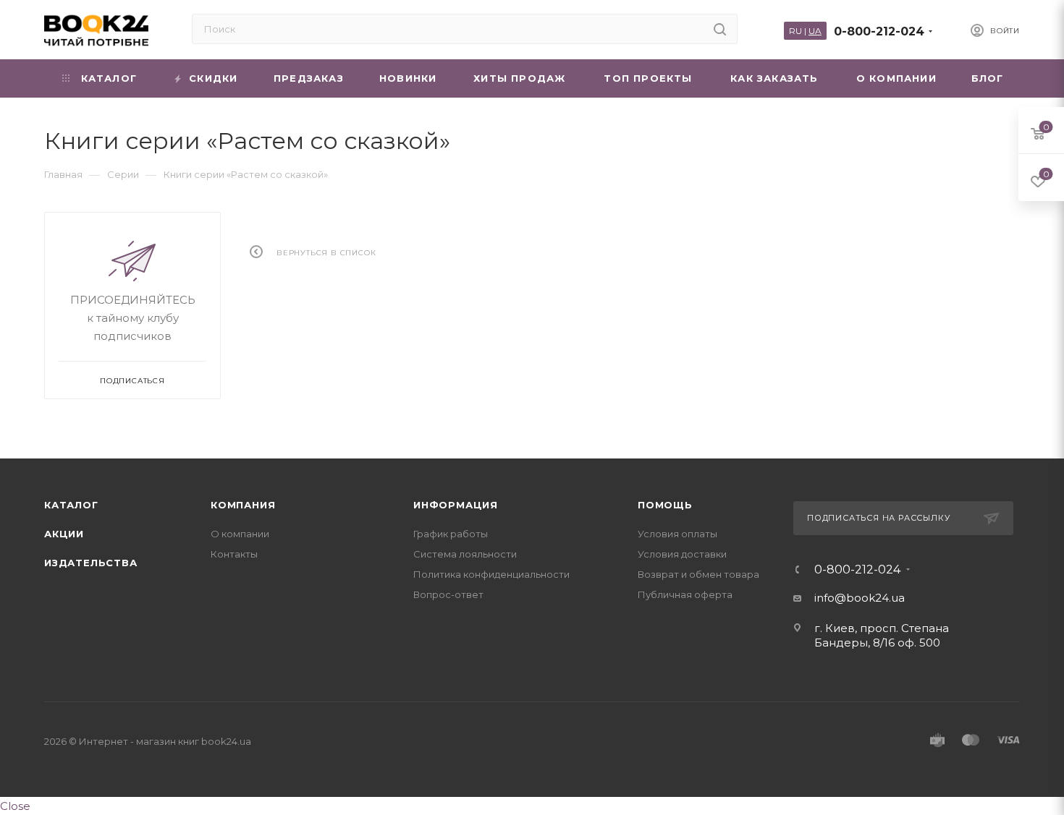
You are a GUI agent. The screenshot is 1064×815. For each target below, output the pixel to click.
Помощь (665, 505)
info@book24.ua (859, 598)
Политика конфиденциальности (491, 574)
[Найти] (720, 29)
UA (815, 30)
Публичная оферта (685, 594)
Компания (243, 505)
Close (15, 806)
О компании (240, 533)
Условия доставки (682, 554)
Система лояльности (465, 554)
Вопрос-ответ (448, 594)
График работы (450, 533)
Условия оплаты (677, 533)
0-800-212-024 (879, 31)
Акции (64, 533)
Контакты (234, 554)
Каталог (71, 505)
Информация (455, 505)
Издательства (91, 562)
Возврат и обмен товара (698, 574)
